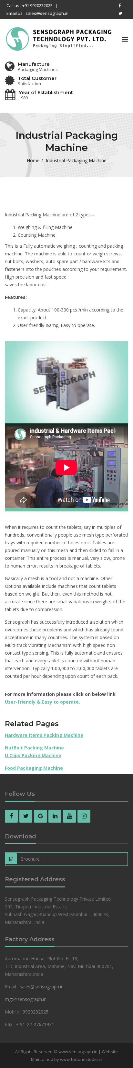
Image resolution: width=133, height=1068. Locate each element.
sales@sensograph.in (42, 987)
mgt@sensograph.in (25, 999)
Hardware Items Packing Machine (44, 735)
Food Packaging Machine (34, 768)
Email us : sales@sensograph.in (37, 13)
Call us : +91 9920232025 (29, 5)
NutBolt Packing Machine (34, 748)
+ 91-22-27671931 (35, 1024)
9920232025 (35, 1012)
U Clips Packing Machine (33, 755)
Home (33, 160)
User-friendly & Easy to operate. (42, 702)
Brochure (30, 859)
